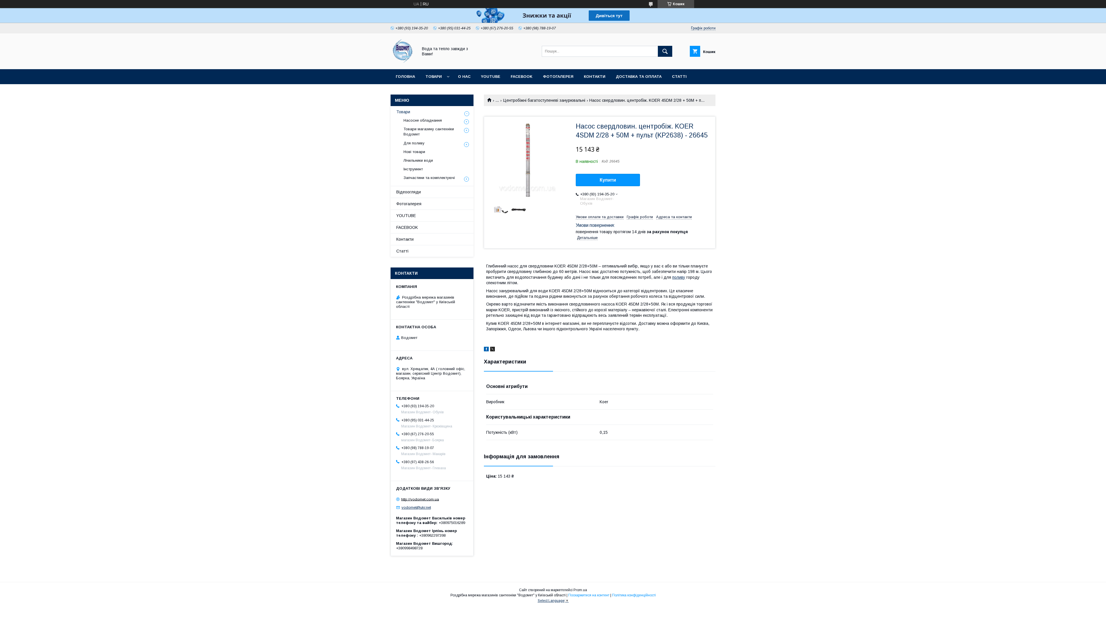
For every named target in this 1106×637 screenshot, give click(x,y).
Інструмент (413, 169)
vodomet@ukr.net (416, 507)
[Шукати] (665, 51)
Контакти (594, 76)
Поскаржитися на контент (588, 595)
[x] (492, 350)
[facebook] (486, 350)
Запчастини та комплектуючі (429, 178)
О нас (464, 76)
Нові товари (414, 152)
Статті (679, 76)
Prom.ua (580, 590)
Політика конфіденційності (634, 595)
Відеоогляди (408, 192)
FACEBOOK (522, 76)
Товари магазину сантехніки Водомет (429, 131)
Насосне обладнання (423, 120)
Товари (433, 76)
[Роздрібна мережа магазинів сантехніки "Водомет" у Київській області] (403, 61)
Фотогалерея (558, 76)
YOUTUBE (490, 76)
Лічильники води (418, 160)
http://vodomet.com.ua (420, 499)
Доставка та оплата (639, 76)
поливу (678, 277)
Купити (608, 180)
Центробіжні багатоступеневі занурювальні (544, 100)
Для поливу (414, 143)
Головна (405, 76)
